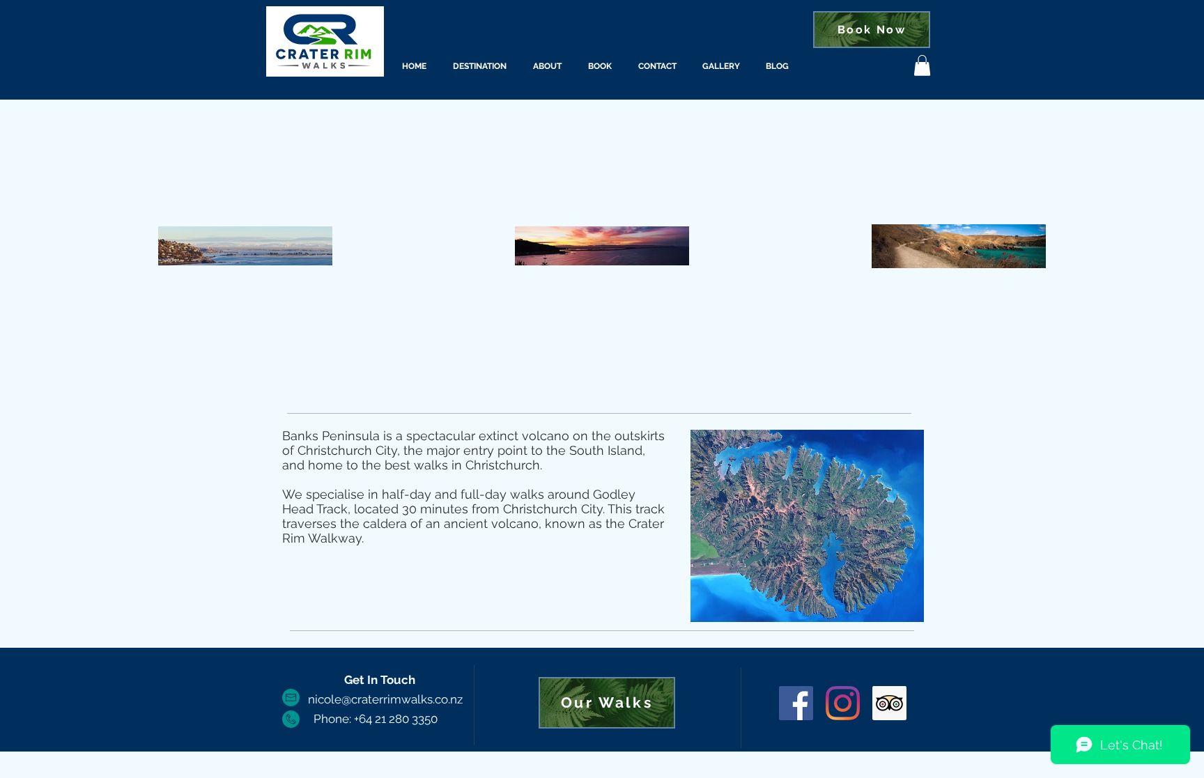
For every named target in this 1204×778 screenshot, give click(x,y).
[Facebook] (796, 703)
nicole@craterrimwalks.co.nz (385, 699)
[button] (922, 65)
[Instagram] (843, 703)
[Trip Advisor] (889, 703)
